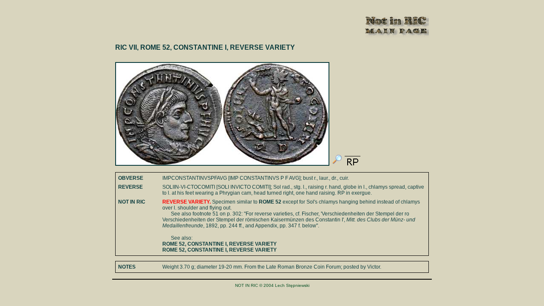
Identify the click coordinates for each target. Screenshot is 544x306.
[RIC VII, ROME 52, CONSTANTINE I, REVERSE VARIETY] (337, 164)
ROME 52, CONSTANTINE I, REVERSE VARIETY (219, 244)
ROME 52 (270, 202)
